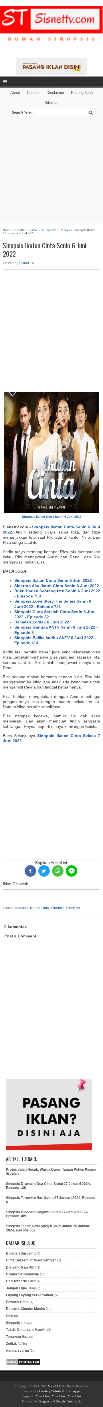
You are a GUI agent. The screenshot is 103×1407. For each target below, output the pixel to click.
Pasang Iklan (82, 92)
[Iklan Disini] (51, 74)
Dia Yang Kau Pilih (20, 1267)
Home (7, 230)
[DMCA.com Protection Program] (23, 1364)
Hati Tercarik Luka (21, 1281)
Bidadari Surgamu (20, 1253)
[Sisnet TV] (51, 28)
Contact (33, 92)
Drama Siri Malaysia (22, 1274)
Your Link (42, 1396)
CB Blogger (73, 1391)
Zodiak (11, 1344)
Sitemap (51, 102)
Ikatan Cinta (37, 230)
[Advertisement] (51, 171)
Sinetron (52, 230)
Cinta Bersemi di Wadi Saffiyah (31, 1260)
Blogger (44, 1401)
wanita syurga (17, 1350)
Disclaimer (55, 92)
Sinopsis (66, 230)
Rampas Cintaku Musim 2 (27, 1309)
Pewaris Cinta (17, 1302)
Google (61, 1401)
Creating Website (50, 1391)
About (15, 92)
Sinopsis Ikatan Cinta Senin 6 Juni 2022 (44, 249)
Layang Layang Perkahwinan (29, 1295)
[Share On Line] (71, 871)
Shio (9, 1316)
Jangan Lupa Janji (20, 1288)
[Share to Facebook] (30, 871)
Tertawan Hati (17, 1337)
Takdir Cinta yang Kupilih (26, 1330)
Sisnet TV (26, 263)
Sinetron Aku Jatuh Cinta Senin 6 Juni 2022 (56, 585)
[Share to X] (44, 871)
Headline (20, 230)
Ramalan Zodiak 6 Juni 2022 (41, 622)
